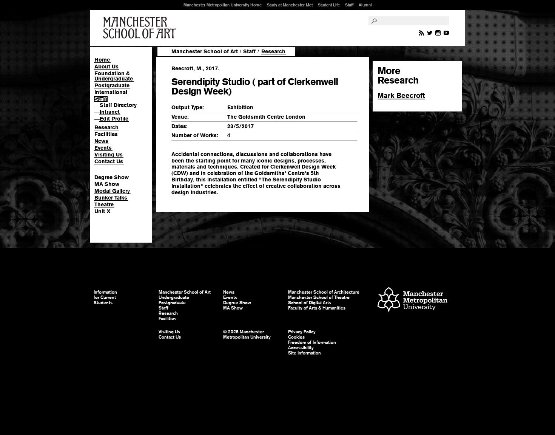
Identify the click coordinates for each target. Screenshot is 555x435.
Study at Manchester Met (290, 5)
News (101, 141)
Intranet (110, 112)
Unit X (102, 211)
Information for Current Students (105, 297)
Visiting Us (108, 155)
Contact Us (108, 161)
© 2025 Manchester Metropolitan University (247, 334)
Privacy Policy (302, 331)
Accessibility (301, 347)
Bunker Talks (110, 198)
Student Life (329, 5)
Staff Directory (118, 105)
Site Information (304, 353)
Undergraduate (174, 297)
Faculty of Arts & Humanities (316, 308)
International (110, 92)
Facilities (106, 134)
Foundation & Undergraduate (113, 76)
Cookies (296, 337)
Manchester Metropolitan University (412, 300)
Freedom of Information (312, 342)
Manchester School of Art (141, 28)
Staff (349, 5)
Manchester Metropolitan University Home (222, 5)
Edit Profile (114, 119)
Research (106, 127)
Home (102, 60)
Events (103, 148)
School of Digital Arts (309, 302)
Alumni (365, 5)
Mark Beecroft (401, 95)
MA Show (106, 184)
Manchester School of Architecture (323, 292)
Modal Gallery (112, 191)
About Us (106, 66)
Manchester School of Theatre (319, 297)
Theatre (104, 204)
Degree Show (111, 177)
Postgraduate (112, 85)
